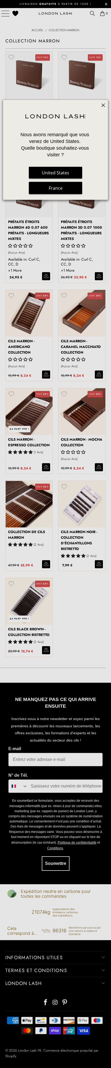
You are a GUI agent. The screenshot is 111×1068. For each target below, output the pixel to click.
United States (55, 173)
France (56, 188)
